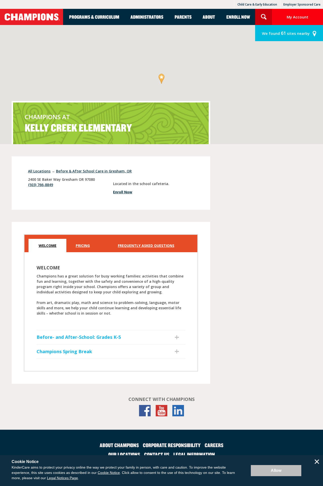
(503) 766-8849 (40, 184)
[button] (162, 79)
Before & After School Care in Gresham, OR (94, 171)
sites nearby (286, 33)
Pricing (83, 245)
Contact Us (156, 454)
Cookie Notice (109, 473)
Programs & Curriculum (94, 17)
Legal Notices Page (62, 478)
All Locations (39, 171)
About (209, 17)
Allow (276, 470)
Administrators (146, 17)
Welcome (48, 245)
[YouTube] (161, 410)
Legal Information (194, 454)
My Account (297, 16)
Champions (31, 17)
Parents (183, 17)
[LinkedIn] (178, 410)
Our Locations (124, 454)
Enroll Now (238, 17)
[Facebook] (145, 410)
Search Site (263, 17)
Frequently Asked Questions (146, 245)
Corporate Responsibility (172, 445)
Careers (214, 445)
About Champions (119, 445)
